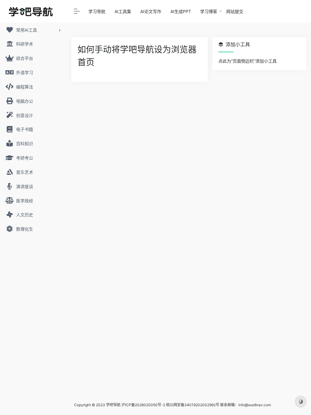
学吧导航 (113, 405)
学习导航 (96, 11)
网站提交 (234, 11)
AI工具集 (122, 11)
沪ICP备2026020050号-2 (143, 405)
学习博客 (208, 11)
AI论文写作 (150, 11)
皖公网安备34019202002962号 (192, 405)
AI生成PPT (180, 11)
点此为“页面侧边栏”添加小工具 (247, 60)
